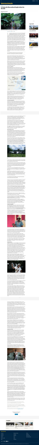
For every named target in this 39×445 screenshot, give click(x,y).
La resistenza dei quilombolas (13, 402)
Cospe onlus (19, 405)
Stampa (12, 31)
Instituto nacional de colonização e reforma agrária (19, 186)
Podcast (27, 433)
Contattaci (2, 434)
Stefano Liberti (3, 11)
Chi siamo (2, 433)
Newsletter (15, 439)
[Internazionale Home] (3, 431)
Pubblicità (15, 435)
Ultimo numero (28, 435)
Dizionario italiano (16, 433)
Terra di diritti (22, 404)
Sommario (2, 435)
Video (1, 439)
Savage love (27, 434)
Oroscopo (15, 434)
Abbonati (16, 414)
